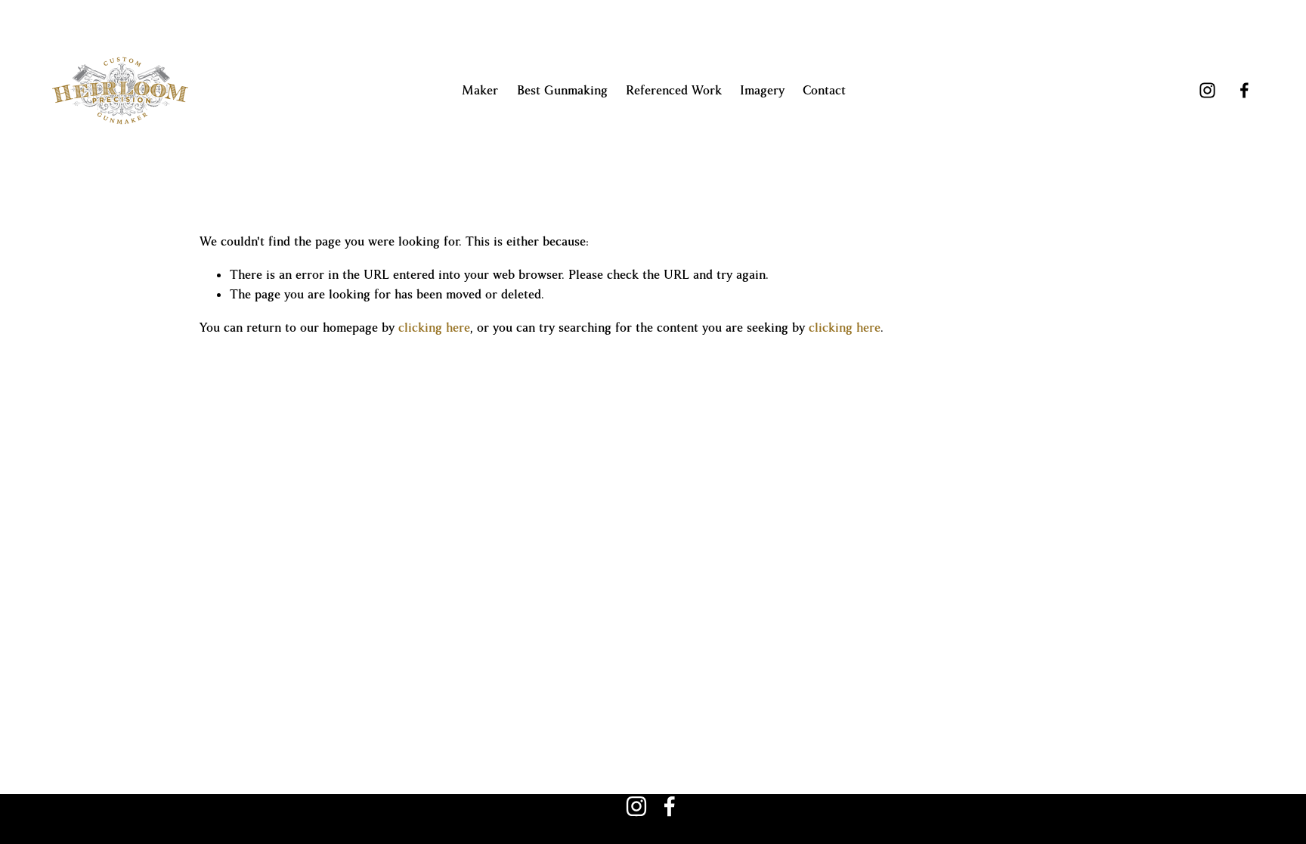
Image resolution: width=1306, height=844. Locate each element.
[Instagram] (1207, 90)
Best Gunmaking (562, 90)
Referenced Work (674, 90)
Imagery (762, 90)
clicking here (434, 328)
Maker (480, 90)
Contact (824, 90)
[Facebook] (1244, 90)
